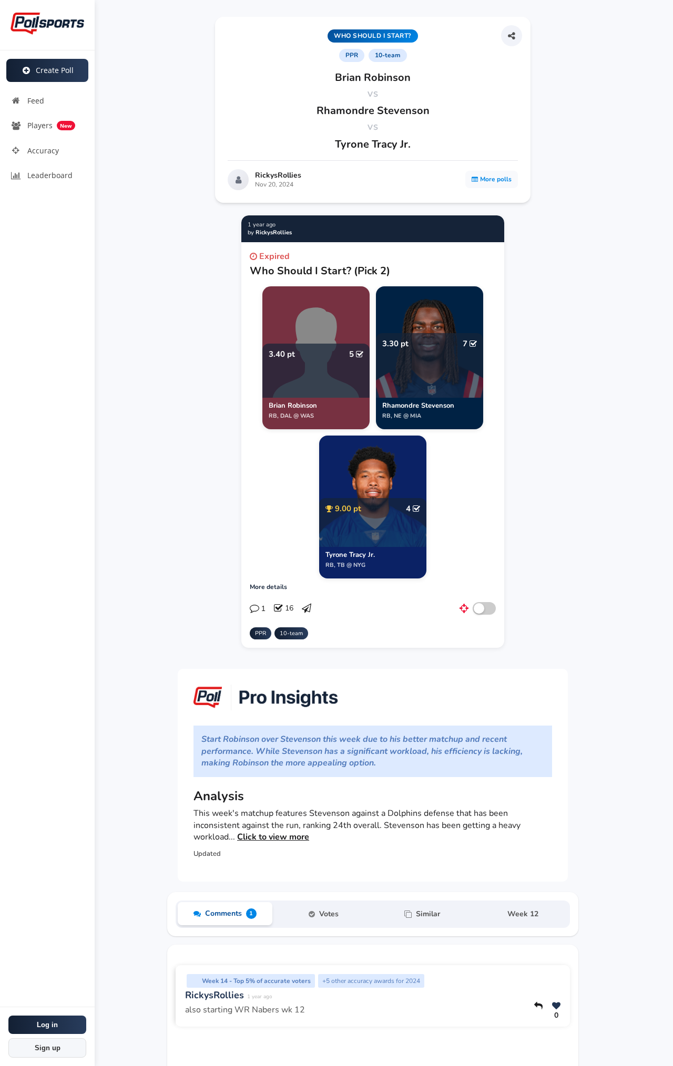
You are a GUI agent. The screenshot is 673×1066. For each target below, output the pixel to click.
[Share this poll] (511, 35)
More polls (496, 179)
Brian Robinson (373, 77)
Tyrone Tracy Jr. (373, 144)
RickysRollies (278, 175)
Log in (47, 1025)
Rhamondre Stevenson (373, 111)
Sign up (47, 1048)
